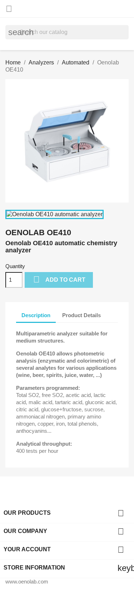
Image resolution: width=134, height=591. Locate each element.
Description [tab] (35, 315)
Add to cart (59, 279)
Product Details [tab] (81, 315)
